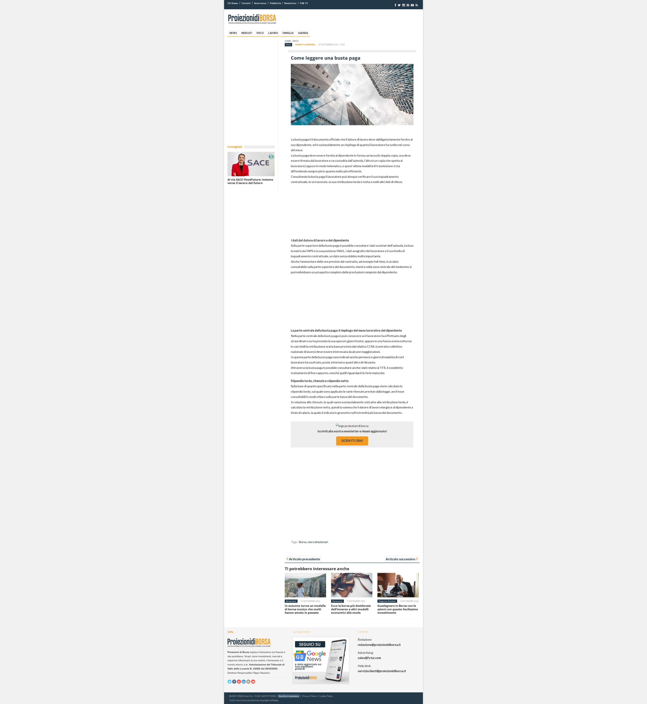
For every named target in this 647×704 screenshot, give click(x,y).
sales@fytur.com (369, 658)
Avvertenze (260, 3)
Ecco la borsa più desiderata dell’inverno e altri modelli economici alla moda (351, 609)
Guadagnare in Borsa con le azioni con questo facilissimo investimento (397, 609)
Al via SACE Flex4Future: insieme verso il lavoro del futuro (250, 181)
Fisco (260, 33)
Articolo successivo (400, 559)
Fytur (275, 700)
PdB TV (304, 3)
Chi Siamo (232, 3)
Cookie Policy (326, 696)
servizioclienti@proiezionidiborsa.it (382, 671)
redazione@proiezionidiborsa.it (379, 645)
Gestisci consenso (289, 696)
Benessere (291, 601)
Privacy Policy (309, 696)
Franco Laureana (305, 44)
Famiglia (288, 33)
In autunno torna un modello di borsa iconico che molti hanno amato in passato (305, 609)
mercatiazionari (318, 542)
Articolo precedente (304, 559)
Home (288, 41)
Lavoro (273, 33)
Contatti (246, 3)
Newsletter (290, 3)
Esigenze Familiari (387, 601)
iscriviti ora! (352, 440)
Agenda (303, 33)
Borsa (302, 542)
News (233, 33)
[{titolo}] (395, 5)
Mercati (246, 33)
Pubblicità (275, 3)
